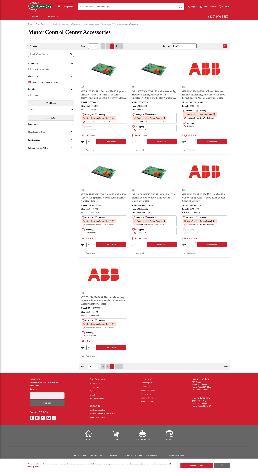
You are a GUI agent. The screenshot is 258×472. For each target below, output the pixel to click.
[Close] (222, 465)
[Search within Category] (71, 54)
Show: (83, 46)
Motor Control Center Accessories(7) (47, 82)
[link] (103, 46)
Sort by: (166, 46)
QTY (83, 142)
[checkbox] (29, 69)
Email (34, 390)
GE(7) (35, 95)
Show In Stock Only (40, 69)
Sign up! (47, 403)
